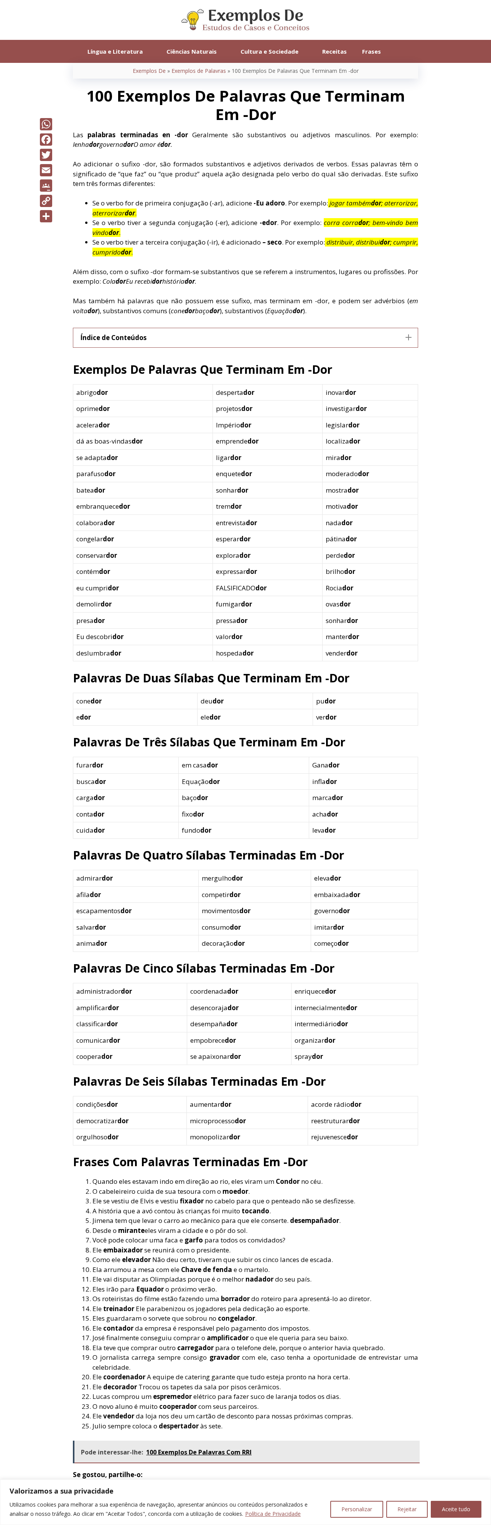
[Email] (46, 170)
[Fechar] (483, 1485)
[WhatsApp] (46, 124)
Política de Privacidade (273, 1513)
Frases (371, 51)
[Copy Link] (46, 201)
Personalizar (356, 1509)
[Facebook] (46, 139)
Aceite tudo (456, 1509)
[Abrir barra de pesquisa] (400, 51)
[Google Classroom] (46, 185)
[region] (245, 1502)
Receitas (334, 51)
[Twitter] (46, 155)
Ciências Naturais (191, 51)
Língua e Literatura (115, 51)
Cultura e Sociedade (269, 51)
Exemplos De (149, 70)
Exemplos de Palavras (198, 70)
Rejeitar (407, 1509)
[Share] (46, 216)
